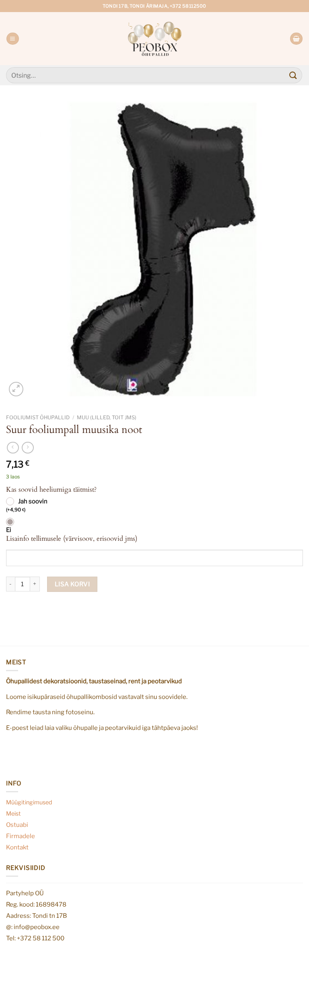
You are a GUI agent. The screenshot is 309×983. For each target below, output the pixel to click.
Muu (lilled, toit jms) (106, 417)
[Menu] (12, 39)
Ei (8, 530)
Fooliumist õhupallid (38, 417)
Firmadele (20, 836)
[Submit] (293, 75)
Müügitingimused (29, 802)
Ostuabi (17, 824)
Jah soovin (26, 505)
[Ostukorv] (296, 39)
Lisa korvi (72, 584)
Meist (13, 813)
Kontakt (17, 847)
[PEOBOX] (154, 38)
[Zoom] (16, 389)
